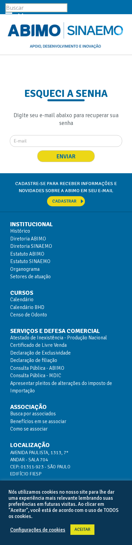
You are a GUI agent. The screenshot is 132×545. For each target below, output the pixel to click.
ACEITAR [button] (82, 529)
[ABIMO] (66, 35)
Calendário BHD (27, 307)
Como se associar (29, 429)
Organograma (25, 269)
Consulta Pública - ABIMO (37, 368)
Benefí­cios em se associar (38, 421)
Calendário (22, 299)
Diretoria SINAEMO (31, 246)
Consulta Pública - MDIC (35, 375)
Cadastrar (64, 201)
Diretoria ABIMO (28, 239)
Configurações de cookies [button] (37, 530)
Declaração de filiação (33, 360)
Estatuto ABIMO (27, 254)
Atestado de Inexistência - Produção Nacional (58, 338)
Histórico (20, 231)
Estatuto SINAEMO (30, 261)
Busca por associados (33, 414)
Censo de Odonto (28, 315)
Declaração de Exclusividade (40, 353)
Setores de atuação (30, 277)
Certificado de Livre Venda (38, 345)
